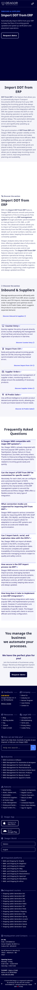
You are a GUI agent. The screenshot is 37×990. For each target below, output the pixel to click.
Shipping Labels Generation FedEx (14, 904)
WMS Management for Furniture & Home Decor (19, 770)
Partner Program (27, 700)
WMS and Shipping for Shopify (13, 861)
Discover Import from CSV (23, 365)
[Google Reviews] (9, 695)
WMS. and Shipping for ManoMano (15, 879)
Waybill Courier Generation (26, 793)
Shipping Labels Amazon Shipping (15, 911)
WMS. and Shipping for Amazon (14, 866)
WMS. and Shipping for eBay (13, 869)
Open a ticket (7, 728)
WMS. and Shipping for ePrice (13, 881)
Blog (4, 718)
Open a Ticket (13, 970)
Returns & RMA (26, 798)
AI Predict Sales (8, 800)
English (5, 850)
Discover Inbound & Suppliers (13, 316)
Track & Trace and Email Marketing (27, 795)
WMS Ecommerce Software (12, 760)
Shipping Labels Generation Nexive (15, 924)
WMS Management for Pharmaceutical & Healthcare (17, 768)
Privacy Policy (25, 725)
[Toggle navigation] (33, 3)
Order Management (10, 803)
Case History (25, 703)
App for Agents (26, 808)
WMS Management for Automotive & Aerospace (19, 762)
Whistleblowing (26, 720)
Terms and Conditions (25, 723)
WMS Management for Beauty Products (16, 775)
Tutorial (5, 725)
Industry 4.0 (25, 698)
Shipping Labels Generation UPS (14, 901)
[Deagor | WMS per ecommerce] (9, 3)
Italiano (5, 844)
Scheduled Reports (27, 803)
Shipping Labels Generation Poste (14, 909)
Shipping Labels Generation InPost (15, 921)
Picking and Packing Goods (10, 805)
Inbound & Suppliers (10, 797)
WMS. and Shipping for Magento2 (14, 863)
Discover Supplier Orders (24, 388)
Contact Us (25, 705)
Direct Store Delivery (28, 805)
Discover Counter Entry (24, 342)
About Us (24, 695)
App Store (12, 823)
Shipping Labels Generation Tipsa (14, 927)
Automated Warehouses (7, 795)
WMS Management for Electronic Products (17, 773)
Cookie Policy (25, 728)
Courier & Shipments (28, 790)
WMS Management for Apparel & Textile (16, 778)
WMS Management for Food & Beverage (16, 765)
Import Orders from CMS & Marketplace (9, 808)
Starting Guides (8, 720)
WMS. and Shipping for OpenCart (14, 876)
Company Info (26, 718)
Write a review (6, 704)
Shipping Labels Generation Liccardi (15, 919)
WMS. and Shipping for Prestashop (15, 871)
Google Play (12, 831)
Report (23, 800)
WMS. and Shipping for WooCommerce (16, 874)
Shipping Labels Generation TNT (14, 906)
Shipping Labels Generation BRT (14, 896)
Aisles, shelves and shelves (9, 792)
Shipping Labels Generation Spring (15, 916)
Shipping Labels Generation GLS (14, 893)
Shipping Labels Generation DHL (14, 899)
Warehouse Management (7, 790)
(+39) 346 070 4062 (7, 974)
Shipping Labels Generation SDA (14, 914)
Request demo (10, 35)
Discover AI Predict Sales (24, 409)
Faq (4, 723)
